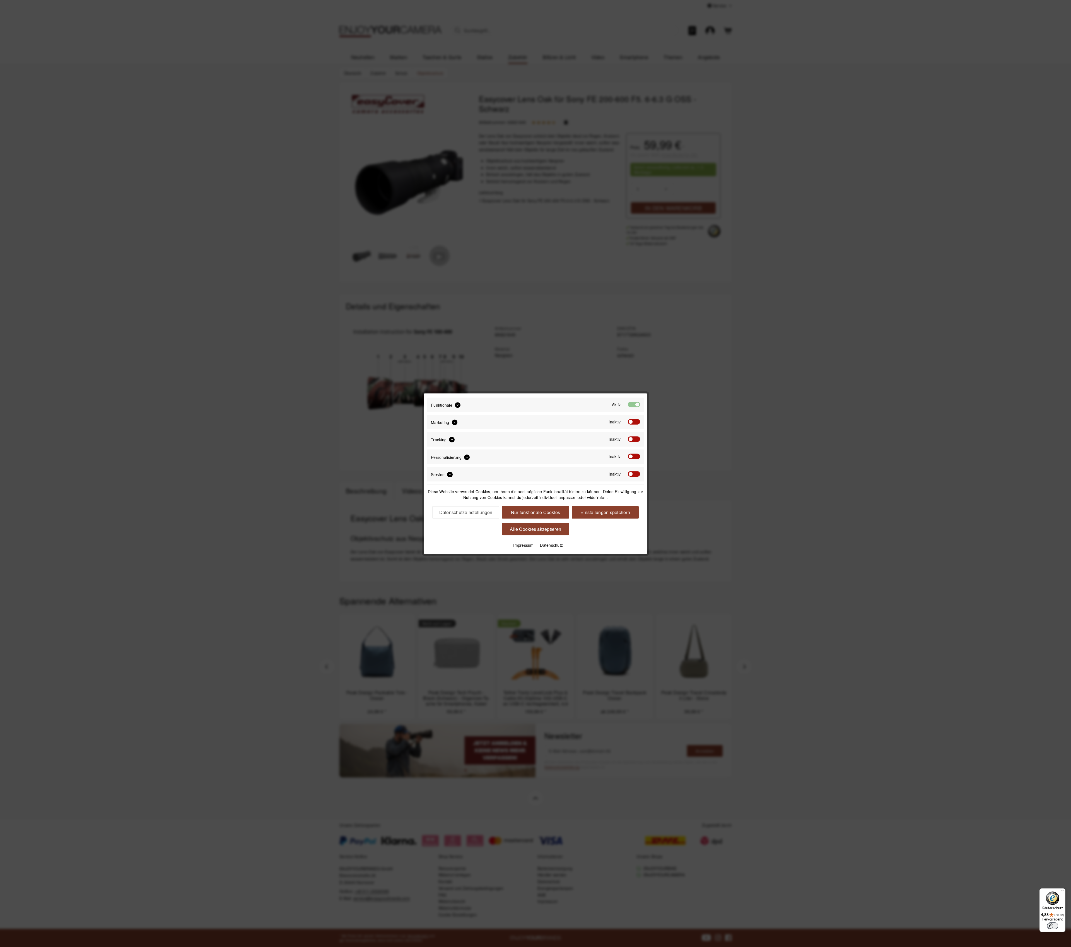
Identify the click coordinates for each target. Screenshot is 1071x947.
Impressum (523, 545)
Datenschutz (551, 545)
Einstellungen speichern (605, 512)
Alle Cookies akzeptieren (535, 529)
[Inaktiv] (634, 422)
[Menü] (1062, 891)
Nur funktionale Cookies (535, 512)
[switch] (1052, 925)
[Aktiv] (634, 404)
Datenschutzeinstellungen (466, 512)
